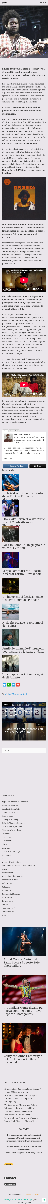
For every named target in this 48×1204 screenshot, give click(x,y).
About (5, 431)
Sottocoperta (8, 901)
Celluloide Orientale (11, 809)
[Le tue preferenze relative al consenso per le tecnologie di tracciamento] (44, 1200)
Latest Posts (14, 431)
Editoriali (6, 833)
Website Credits (32, 1194)
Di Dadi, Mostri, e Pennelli (13, 823)
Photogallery (7, 872)
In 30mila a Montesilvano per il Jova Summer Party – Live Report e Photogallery (24, 1011)
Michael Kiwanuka (13, 694)
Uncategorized (8, 908)
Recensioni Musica (27, 53)
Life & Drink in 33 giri (11, 851)
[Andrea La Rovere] (8, 441)
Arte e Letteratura (10, 805)
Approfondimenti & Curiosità (15, 801)
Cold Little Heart (34, 128)
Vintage (5, 915)
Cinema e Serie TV (10, 812)
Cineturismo (7, 816)
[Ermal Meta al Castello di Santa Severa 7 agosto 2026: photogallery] (24, 954)
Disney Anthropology (11, 830)
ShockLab (6, 890)
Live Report (7, 855)
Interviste (6, 848)
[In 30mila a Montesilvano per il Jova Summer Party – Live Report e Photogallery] (24, 1002)
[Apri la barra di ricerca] (31, 3)
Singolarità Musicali (11, 894)
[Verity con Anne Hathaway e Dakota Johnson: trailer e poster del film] (24, 1051)
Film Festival (7, 840)
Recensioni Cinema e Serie (13, 876)
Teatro (5, 904)
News (4, 869)
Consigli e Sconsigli (10, 819)
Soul (25, 694)
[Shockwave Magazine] (4, 3)
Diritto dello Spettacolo (12, 826)
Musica (15, 53)
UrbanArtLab (8, 911)
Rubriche (6, 887)
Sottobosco (7, 897)
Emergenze (7, 837)
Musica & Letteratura (11, 862)
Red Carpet (7, 883)
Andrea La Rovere (22, 434)
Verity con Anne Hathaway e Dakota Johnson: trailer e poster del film (23, 1059)
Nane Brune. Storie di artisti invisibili (18, 865)
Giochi (4, 844)
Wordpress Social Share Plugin (18, 1199)
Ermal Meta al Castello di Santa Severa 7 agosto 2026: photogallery (22, 963)
